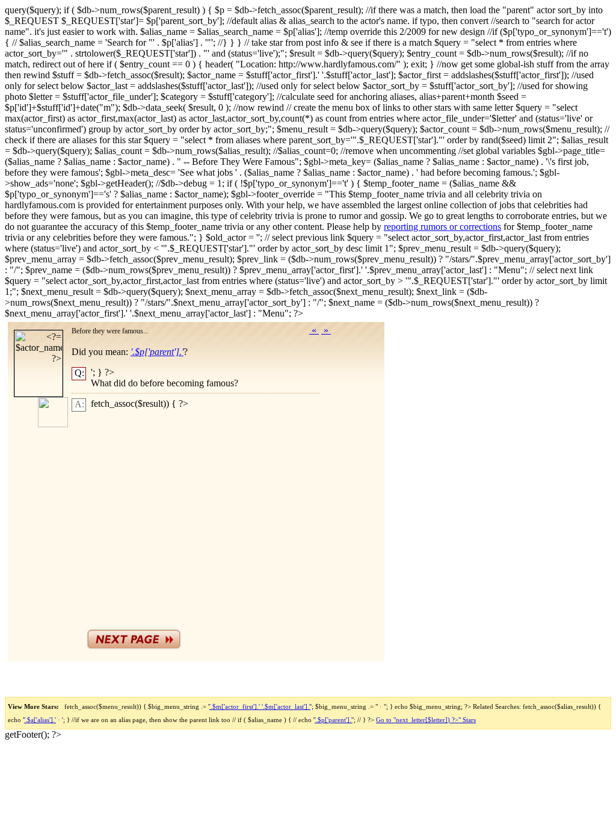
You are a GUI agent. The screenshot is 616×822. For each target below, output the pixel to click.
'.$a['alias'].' (40, 719)
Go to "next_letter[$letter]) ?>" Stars (426, 719)
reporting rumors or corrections (442, 226)
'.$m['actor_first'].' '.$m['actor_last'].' (259, 706)
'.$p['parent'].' (334, 719)
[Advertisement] (210, 517)
